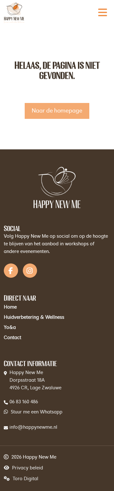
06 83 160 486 (24, 402)
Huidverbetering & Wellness (34, 317)
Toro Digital (24, 479)
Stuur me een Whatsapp (36, 412)
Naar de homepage (57, 111)
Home (10, 307)
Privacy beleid (27, 468)
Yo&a (10, 327)
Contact (12, 338)
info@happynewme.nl (33, 427)
